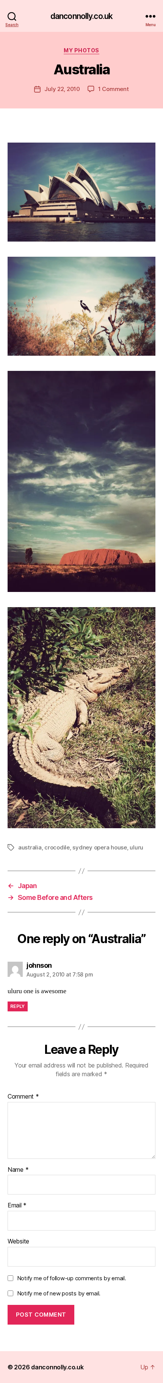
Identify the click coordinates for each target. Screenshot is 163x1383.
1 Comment (113, 89)
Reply (17, 1006)
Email (17, 1205)
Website (18, 1241)
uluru (136, 847)
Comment (23, 1096)
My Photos (81, 50)
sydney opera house (99, 847)
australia (30, 847)
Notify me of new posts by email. (58, 1293)
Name (18, 1169)
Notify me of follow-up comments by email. (71, 1278)
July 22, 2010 (62, 89)
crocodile (57, 847)
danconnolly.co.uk (81, 16)
